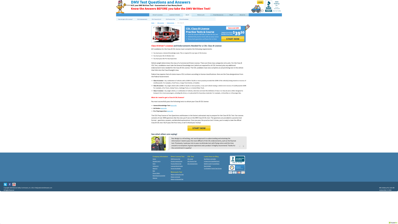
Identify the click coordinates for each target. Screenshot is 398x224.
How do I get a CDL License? (125, 19)
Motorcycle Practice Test (177, 174)
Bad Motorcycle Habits (210, 159)
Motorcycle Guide (175, 177)
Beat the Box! (207, 166)
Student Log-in (156, 161)
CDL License (160, 23)
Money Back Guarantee (159, 175)
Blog (154, 171)
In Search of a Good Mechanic (212, 161)
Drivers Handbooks (176, 168)
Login (260, 2)
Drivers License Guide (176, 161)
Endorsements (170, 23)
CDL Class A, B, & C (156, 19)
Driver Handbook (184, 19)
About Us (155, 168)
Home (152, 23)
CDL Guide (190, 159)
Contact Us (155, 166)
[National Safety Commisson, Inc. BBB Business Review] (237, 163)
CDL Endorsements (142, 19)
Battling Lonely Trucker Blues (211, 163)
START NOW (232, 38)
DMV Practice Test (175, 159)
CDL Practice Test (170, 19)
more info (174, 105)
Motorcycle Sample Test (177, 179)
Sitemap (155, 178)
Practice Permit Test (176, 163)
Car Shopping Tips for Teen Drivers (213, 168)
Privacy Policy (156, 173)
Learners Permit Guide (177, 166)
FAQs (154, 163)
